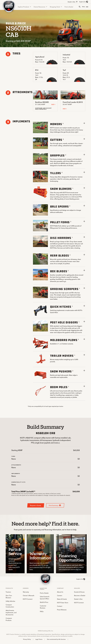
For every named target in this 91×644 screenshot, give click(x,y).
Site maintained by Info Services (56, 639)
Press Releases (61, 610)
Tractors (8, 592)
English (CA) (82, 1)
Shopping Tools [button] (55, 7)
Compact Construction (10, 606)
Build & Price (44, 602)
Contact (59, 606)
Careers (59, 595)
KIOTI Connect (27, 599)
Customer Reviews (43, 607)
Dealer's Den (71, 2)
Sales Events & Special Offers (44, 598)
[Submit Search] (80, 7)
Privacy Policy (27, 639)
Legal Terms (38, 639)
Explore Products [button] (23, 7)
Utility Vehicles (10, 601)
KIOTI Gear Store (62, 602)
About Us (60, 592)
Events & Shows (79, 592)
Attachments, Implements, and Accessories (11, 612)
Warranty (26, 592)
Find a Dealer (69, 7)
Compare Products (9, 619)
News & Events (62, 599)
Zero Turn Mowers (9, 596)
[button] (85, 7)
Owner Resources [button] (39, 7)
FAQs (41, 611)
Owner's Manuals (28, 595)
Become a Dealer (79, 595)
